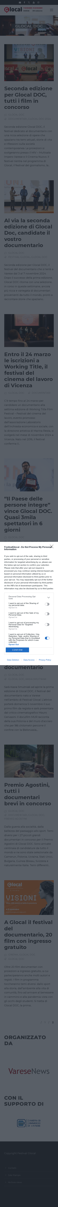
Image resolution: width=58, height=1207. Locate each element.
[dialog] (29, 603)
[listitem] (29, 597)
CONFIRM (17, 650)
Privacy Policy (45, 660)
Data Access (29, 660)
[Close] (52, 547)
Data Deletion (13, 660)
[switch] (47, 604)
